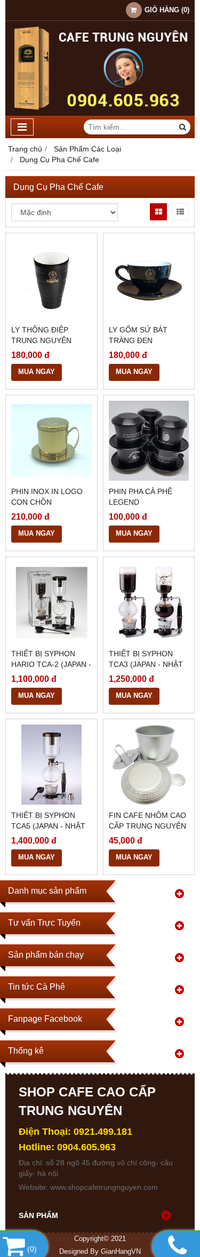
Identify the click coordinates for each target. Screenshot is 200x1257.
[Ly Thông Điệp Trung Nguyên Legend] (51, 278)
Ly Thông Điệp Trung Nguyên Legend (41, 340)
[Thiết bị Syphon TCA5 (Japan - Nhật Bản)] (51, 765)
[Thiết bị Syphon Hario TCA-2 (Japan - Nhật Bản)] (51, 602)
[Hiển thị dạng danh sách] (180, 211)
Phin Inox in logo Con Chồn (47, 496)
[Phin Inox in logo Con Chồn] (51, 441)
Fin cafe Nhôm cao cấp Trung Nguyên (147, 820)
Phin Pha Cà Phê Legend (140, 496)
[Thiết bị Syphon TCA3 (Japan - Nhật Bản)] (149, 602)
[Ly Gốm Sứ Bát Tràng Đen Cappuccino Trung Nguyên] (149, 278)
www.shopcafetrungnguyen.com (104, 1187)
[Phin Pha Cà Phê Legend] (149, 441)
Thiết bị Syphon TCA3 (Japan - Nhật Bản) (146, 664)
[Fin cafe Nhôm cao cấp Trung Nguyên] (149, 765)
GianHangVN (121, 1251)
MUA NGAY (36, 372)
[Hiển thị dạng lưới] (158, 211)
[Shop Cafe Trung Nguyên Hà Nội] (100, 113)
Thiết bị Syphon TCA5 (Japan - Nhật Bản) (48, 826)
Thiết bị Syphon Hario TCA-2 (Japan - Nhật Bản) (51, 664)
